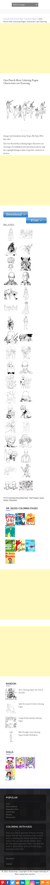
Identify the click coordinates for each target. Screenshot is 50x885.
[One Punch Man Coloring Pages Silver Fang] (25, 470)
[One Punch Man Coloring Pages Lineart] (10, 426)
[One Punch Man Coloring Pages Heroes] (25, 234)
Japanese (36, 498)
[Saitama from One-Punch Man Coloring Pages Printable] (10, 293)
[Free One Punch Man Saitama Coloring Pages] (25, 426)
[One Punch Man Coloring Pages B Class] (25, 248)
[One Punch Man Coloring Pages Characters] (10, 308)
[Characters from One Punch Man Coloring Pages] (25, 485)
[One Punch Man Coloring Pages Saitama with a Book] (25, 396)
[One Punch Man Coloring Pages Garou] (10, 441)
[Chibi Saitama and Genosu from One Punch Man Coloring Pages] (10, 456)
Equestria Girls (12, 809)
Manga (41, 498)
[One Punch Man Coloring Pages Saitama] (10, 337)
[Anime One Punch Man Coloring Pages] (10, 396)
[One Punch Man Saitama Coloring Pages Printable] (25, 293)
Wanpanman (13, 500)
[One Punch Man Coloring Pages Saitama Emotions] (10, 485)
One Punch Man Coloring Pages (23, 19)
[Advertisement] (25, 48)
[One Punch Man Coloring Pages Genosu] (10, 322)
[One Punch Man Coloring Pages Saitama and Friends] (25, 263)
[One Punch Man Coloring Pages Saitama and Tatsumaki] (10, 367)
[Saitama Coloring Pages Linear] (10, 470)
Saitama (5, 500)
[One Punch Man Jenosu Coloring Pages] (25, 411)
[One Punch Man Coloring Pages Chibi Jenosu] (10, 263)
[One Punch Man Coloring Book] (25, 337)
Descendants (11, 806)
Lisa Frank (10, 812)
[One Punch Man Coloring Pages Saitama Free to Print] (25, 278)
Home (5, 19)
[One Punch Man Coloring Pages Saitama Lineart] (10, 411)
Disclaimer (10, 858)
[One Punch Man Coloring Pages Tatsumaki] (25, 441)
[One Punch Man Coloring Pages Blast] (10, 382)
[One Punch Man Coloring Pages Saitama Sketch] (25, 352)
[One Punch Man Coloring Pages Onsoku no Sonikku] (10, 248)
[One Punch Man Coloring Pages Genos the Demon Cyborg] (25, 322)
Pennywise (10, 817)
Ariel (8, 804)
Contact (9, 864)
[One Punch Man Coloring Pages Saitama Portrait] (10, 278)
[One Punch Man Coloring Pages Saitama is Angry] (25, 456)
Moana (9, 814)
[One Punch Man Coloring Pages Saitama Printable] (10, 234)
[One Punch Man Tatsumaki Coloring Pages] (25, 308)
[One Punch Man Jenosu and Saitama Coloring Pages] (25, 382)
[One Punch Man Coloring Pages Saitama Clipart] (10, 352)
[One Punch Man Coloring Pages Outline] (25, 367)
